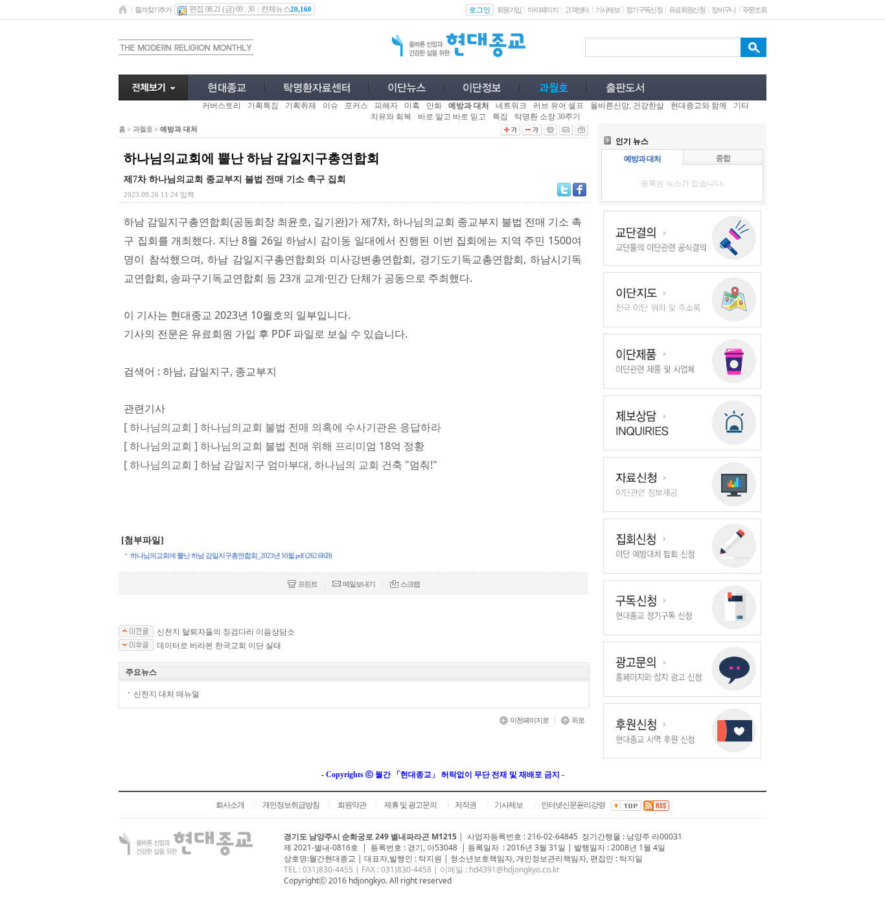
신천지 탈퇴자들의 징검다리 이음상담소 (226, 632)
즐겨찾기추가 (153, 10)
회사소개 (230, 805)
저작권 (465, 805)
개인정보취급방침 (290, 805)
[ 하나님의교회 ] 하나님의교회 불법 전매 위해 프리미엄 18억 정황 (274, 446)
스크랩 (410, 584)
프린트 (307, 584)
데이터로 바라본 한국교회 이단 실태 (219, 645)
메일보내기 (359, 584)
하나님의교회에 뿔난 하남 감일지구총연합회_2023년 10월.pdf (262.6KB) (231, 555)
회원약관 (352, 805)
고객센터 (576, 10)
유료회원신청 (687, 10)
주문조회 (754, 10)
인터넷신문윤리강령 (573, 805)
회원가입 (509, 10)
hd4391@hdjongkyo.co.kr (514, 869)
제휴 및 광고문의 (410, 805)
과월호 (142, 129)
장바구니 (723, 10)
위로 (577, 720)
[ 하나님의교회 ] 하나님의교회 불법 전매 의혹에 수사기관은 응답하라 (282, 427)
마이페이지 (542, 10)
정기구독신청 (644, 10)
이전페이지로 (529, 720)
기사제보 (607, 10)
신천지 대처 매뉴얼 (166, 693)
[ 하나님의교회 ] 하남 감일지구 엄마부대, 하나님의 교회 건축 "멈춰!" (280, 465)
